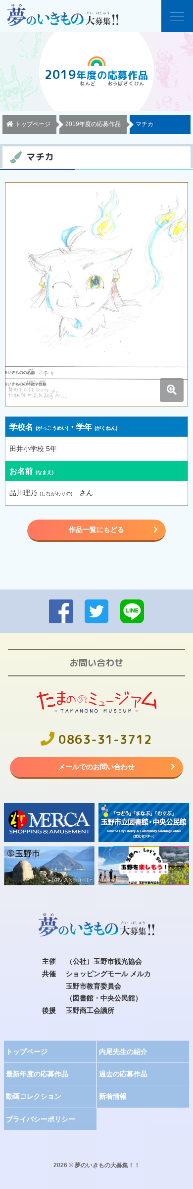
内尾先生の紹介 (123, 1052)
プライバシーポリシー (40, 1119)
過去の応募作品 (123, 1074)
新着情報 (113, 1096)
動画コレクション (33, 1096)
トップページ (27, 1052)
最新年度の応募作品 (37, 1074)
